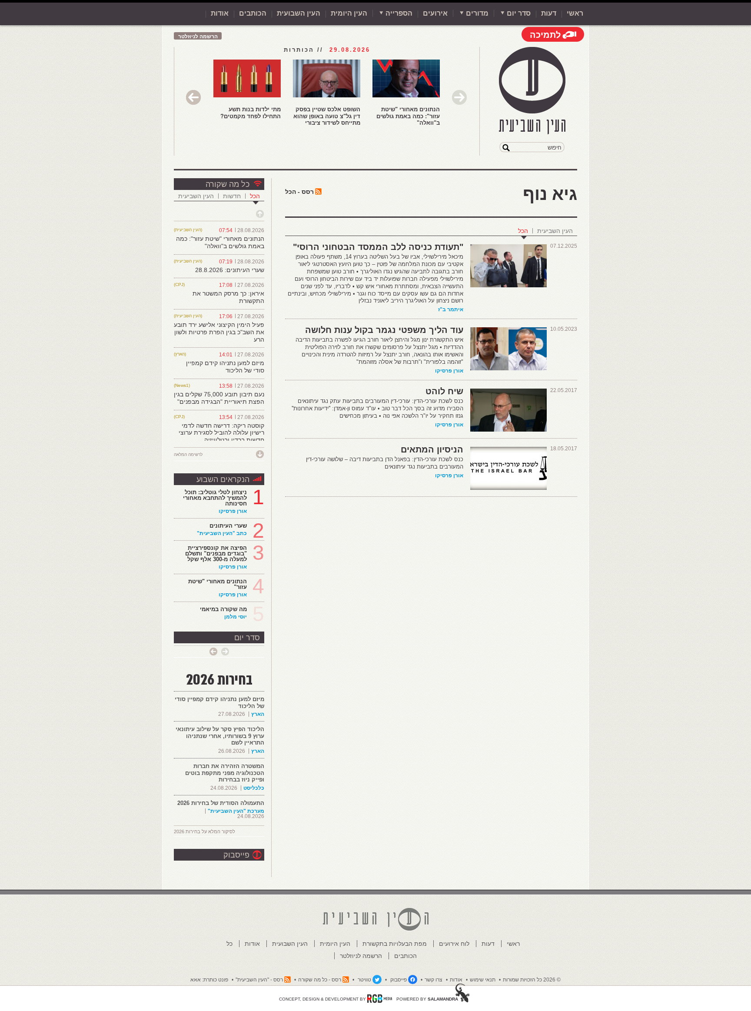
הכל (523, 230)
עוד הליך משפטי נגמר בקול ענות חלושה (384, 330)
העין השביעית (555, 230)
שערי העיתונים (228, 525)
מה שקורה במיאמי (223, 609)
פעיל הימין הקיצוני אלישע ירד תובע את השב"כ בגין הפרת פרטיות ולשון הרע (219, 332)
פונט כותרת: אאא (209, 980)
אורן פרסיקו (449, 371)
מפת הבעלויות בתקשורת (394, 943)
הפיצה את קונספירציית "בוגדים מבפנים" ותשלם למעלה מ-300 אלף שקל (216, 553)
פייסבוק (236, 855)
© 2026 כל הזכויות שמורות (532, 980)
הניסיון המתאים (432, 449)
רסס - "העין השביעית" (259, 980)
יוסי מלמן (235, 617)
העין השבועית (298, 13)
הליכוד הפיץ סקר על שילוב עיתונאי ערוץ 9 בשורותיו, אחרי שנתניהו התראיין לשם (220, 736)
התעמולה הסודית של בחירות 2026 (220, 803)
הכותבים (252, 13)
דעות (548, 13)
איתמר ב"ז (450, 309)
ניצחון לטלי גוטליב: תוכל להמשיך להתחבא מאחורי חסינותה (215, 498)
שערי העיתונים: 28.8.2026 (229, 269)
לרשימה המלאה (188, 454)
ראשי (575, 13)
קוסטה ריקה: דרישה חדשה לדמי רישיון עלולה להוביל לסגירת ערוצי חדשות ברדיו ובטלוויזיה (221, 433)
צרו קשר (433, 980)
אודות (220, 13)
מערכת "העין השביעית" (236, 811)
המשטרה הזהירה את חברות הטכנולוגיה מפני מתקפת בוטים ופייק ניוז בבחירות (224, 773)
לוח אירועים (454, 943)
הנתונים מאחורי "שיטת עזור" (217, 584)
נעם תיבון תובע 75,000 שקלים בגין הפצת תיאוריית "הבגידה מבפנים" (219, 398)
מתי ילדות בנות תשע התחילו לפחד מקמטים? (250, 113)
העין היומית (349, 13)
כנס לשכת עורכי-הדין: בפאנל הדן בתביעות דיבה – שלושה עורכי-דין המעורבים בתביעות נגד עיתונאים (384, 463)
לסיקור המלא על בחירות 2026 (204, 831)
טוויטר (364, 980)
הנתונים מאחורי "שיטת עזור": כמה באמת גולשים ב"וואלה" (408, 116)
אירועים (435, 13)
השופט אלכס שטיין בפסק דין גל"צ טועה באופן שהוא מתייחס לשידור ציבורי (326, 116)
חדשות (232, 196)
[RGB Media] (379, 998)
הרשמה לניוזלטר (198, 36)
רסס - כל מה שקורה (319, 980)
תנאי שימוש (482, 980)
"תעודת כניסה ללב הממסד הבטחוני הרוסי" (378, 247)
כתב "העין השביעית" (222, 533)
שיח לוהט (444, 391)
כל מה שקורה (227, 184)
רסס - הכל (299, 191)
